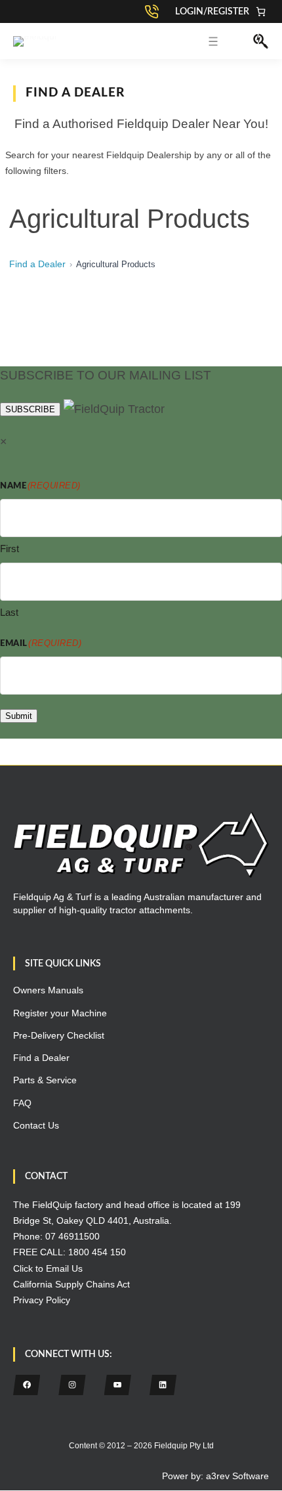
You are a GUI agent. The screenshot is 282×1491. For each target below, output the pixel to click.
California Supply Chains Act (71, 1284)
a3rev (218, 1476)
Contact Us (36, 1125)
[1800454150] (154, 12)
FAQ (22, 1103)
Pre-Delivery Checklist (58, 1035)
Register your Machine (60, 1013)
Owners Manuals (48, 990)
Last (9, 612)
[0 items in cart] (260, 11)
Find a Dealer (37, 264)
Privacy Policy (41, 1300)
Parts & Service (45, 1080)
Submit (18, 716)
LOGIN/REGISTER (212, 11)
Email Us (64, 1268)
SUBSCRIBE (30, 409)
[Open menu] (213, 41)
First (9, 548)
